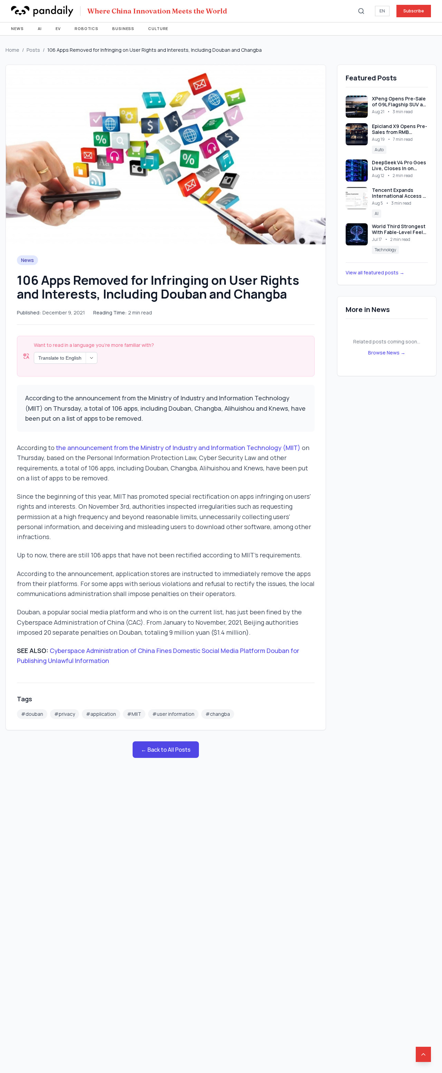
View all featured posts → (375, 272)
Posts (33, 50)
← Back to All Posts (166, 749)
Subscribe (413, 11)
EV (58, 28)
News (17, 28)
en (382, 11)
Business (123, 28)
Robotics (86, 28)
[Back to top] (423, 1054)
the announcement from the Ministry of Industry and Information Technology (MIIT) (178, 447)
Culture (158, 28)
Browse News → (386, 352)
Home (12, 50)
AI (40, 28)
